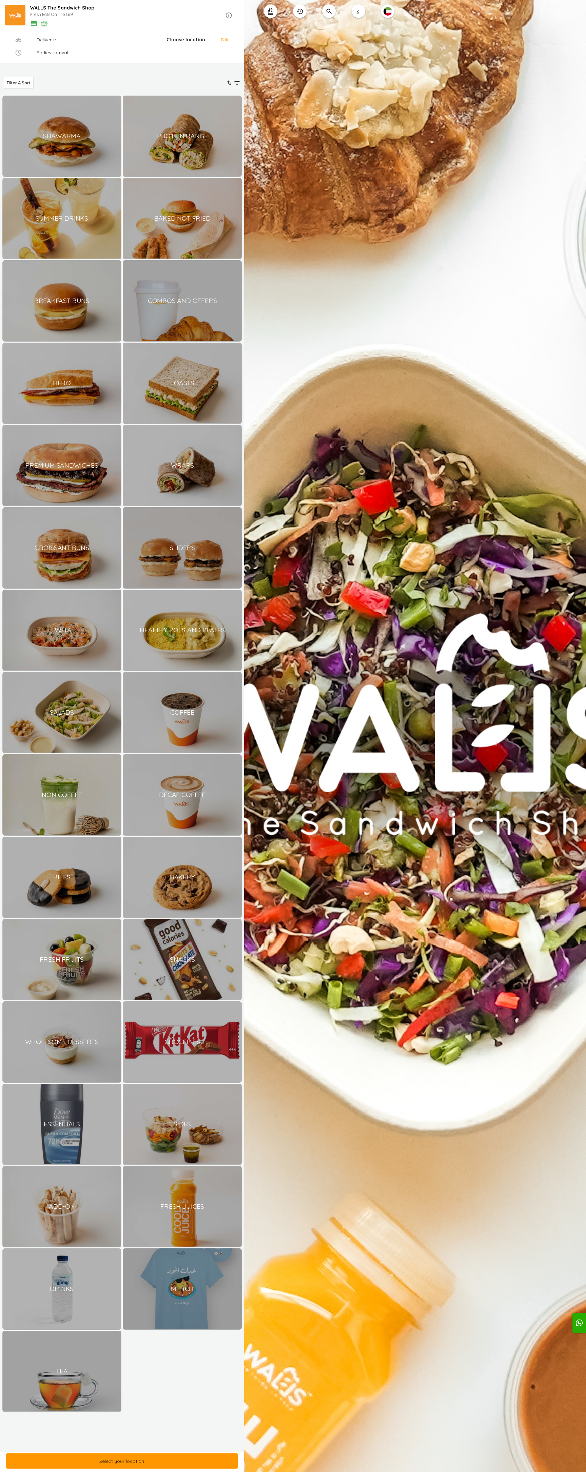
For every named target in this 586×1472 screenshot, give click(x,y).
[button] (122, 15)
